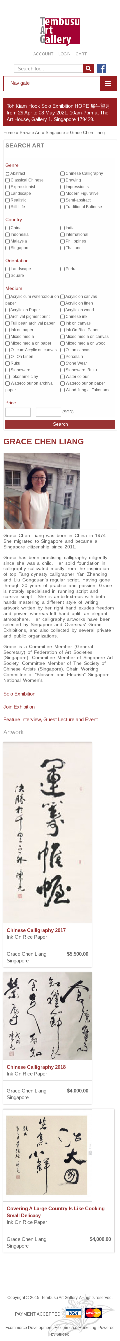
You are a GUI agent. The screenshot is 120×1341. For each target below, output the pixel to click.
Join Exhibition (19, 707)
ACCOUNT (43, 54)
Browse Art (30, 132)
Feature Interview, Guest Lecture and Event (50, 719)
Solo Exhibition (19, 694)
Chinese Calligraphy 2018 (36, 1067)
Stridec (62, 1334)
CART (81, 54)
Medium (13, 288)
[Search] (88, 68)
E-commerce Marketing (75, 1327)
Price (10, 402)
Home (9, 132)
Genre (12, 165)
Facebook (101, 68)
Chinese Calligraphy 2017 (36, 930)
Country (13, 219)
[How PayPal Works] (85, 1312)
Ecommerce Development (28, 1327)
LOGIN (64, 54)
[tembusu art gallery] (60, 24)
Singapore (55, 132)
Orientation (17, 260)
